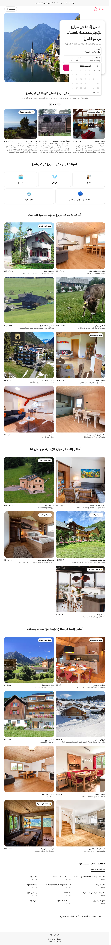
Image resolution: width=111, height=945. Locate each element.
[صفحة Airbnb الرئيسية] (99, 9)
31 (89, 92)
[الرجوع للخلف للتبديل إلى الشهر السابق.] (97, 66)
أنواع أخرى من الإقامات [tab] (98, 869)
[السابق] (59, 104)
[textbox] (92, 60)
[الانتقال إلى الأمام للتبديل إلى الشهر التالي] (72, 66)
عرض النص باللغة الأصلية (43, 3)
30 (94, 92)
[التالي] (50, 104)
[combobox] (82, 52)
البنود (50, 941)
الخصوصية (57, 941)
